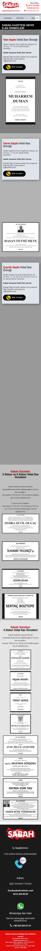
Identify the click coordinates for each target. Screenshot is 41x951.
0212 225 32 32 (29, 942)
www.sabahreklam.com (20, 938)
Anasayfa (8, 18)
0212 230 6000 (33, 5)
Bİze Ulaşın (16, 67)
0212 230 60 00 (20, 894)
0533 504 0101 (34, 8)
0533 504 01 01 (18, 944)
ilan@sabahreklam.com (20, 890)
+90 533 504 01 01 (21, 925)
